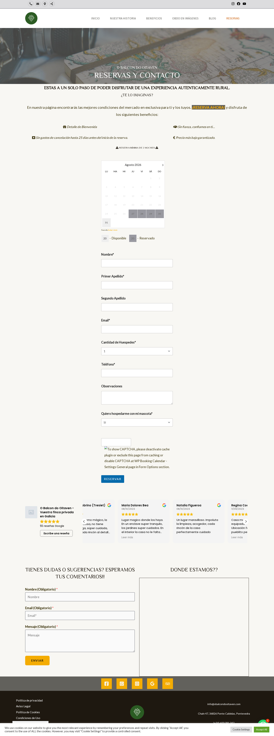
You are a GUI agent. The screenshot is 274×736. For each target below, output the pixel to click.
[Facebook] (106, 683)
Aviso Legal (23, 706)
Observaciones (111, 386)
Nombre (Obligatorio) (41, 589)
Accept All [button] (261, 729)
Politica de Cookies (28, 712)
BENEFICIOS (154, 18)
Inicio (95, 18)
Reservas (233, 18)
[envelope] (38, 4)
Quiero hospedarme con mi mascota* (126, 413)
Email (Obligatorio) (39, 608)
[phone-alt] (31, 4)
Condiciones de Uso (28, 718)
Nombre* (107, 254)
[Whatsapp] (121, 683)
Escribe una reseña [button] (56, 533)
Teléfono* (108, 364)
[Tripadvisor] (167, 683)
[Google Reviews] (152, 683)
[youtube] (245, 3)
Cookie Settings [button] (241, 729)
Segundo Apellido (113, 298)
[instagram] (233, 3)
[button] (246, 521)
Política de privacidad (29, 700)
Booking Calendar (113, 230)
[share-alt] (52, 4)
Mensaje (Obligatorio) (41, 627)
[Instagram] (137, 683)
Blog (212, 18)
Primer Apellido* (112, 276)
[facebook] (239, 3)
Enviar (37, 660)
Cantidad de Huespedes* (118, 342)
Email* (105, 320)
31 (106, 222)
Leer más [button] (93, 537)
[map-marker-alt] (45, 4)
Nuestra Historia (123, 18)
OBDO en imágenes (185, 18)
